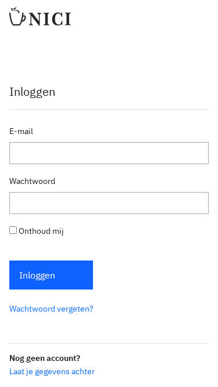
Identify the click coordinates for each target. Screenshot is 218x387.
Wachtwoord (32, 181)
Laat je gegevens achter (52, 371)
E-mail (21, 131)
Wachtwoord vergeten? (51, 308)
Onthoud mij (40, 231)
